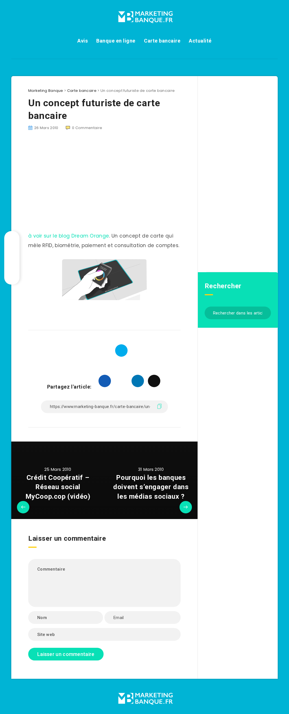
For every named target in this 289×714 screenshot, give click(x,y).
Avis (82, 41)
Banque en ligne (115, 41)
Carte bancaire (162, 41)
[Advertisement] (104, 184)
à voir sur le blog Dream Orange (68, 235)
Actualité (200, 41)
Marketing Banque (45, 90)
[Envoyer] (264, 312)
